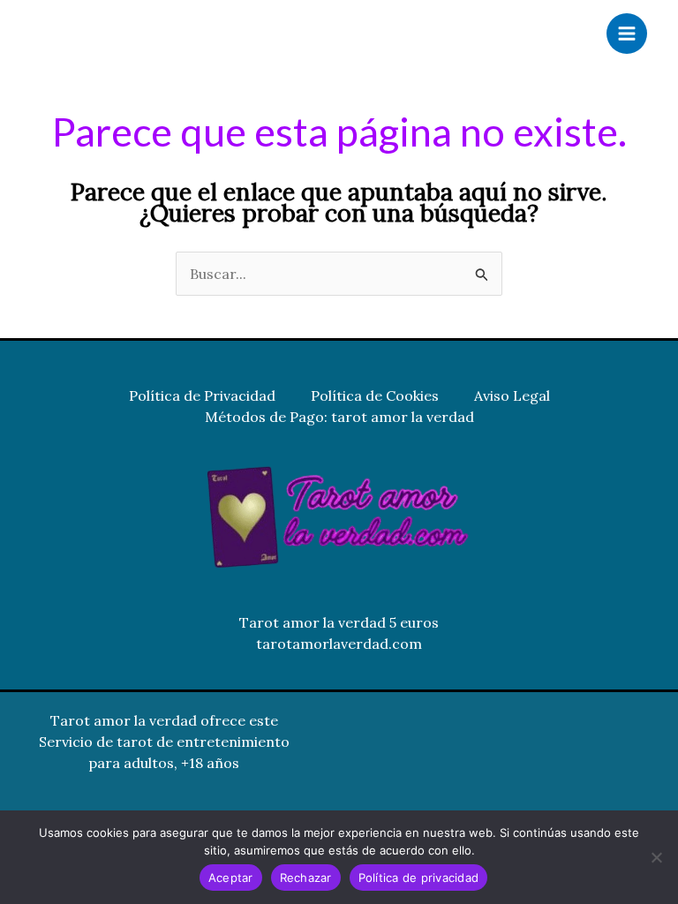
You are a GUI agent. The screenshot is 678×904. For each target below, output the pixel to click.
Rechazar (306, 877)
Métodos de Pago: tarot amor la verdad (339, 417)
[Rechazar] (656, 857)
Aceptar (230, 877)
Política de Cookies (375, 395)
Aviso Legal (512, 395)
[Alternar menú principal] (626, 33)
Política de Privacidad (202, 395)
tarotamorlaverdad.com (339, 643)
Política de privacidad (418, 877)
